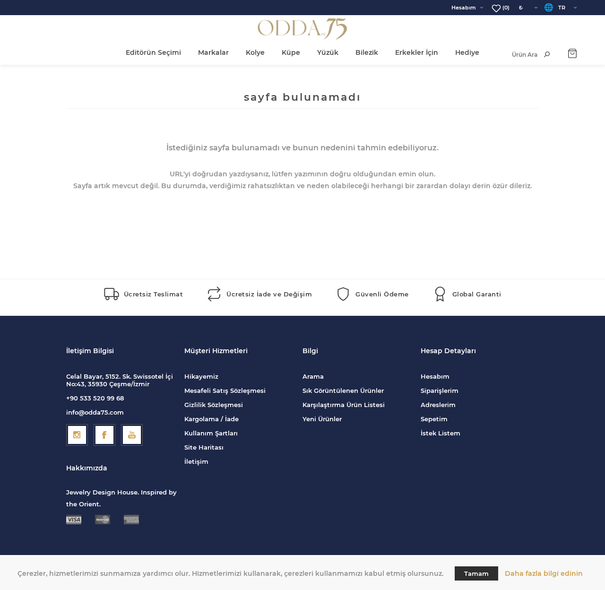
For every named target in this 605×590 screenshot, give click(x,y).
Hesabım (463, 7)
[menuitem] (243, 376)
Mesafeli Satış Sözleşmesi (225, 390)
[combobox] (515, 54)
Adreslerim (438, 404)
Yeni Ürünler (322, 419)
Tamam (476, 573)
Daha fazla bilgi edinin (544, 573)
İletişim (196, 461)
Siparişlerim (439, 390)
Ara (546, 54)
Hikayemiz (201, 376)
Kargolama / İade (211, 419)
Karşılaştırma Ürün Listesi (343, 404)
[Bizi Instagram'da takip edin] (77, 435)
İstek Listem (440, 433)
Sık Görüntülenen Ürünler (343, 390)
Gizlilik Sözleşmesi (213, 404)
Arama (313, 376)
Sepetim (434, 419)
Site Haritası (204, 447)
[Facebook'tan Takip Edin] (104, 435)
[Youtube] (132, 435)
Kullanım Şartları (211, 433)
